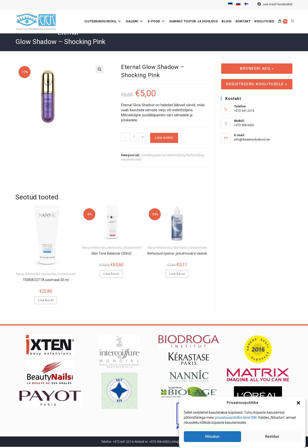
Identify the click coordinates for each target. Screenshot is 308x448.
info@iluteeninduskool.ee (252, 139)
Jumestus (148, 155)
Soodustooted (131, 159)
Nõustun (212, 437)
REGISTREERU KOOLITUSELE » (256, 84)
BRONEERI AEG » (257, 68)
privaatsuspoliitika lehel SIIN (236, 417)
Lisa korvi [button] (46, 300)
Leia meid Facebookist (277, 4)
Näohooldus (194, 155)
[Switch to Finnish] (246, 4)
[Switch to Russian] (238, 4)
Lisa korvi (164, 138)
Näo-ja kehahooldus (170, 155)
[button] (298, 402)
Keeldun (272, 437)
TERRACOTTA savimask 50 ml (46, 280)
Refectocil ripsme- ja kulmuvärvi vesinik (177, 253)
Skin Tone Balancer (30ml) (111, 253)
